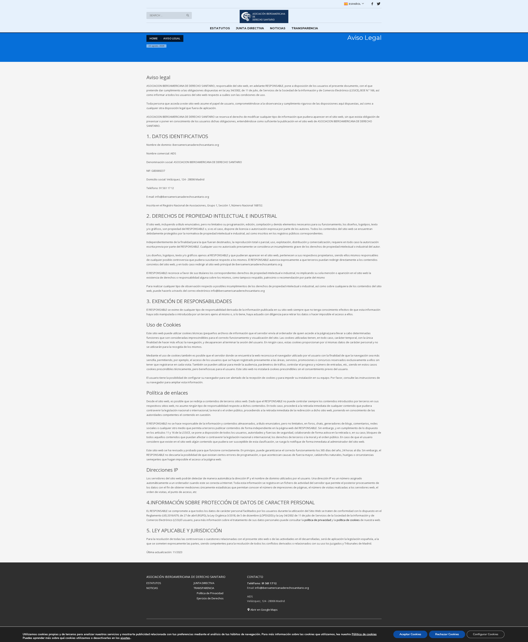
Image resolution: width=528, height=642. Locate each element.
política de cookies (348, 520)
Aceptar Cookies (410, 634)
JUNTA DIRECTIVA (204, 583)
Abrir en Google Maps (264, 609)
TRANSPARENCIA (204, 588)
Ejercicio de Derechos (210, 598)
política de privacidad (317, 520)
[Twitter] (378, 4)
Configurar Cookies (485, 634)
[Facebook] (372, 4)
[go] (188, 15)
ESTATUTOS (153, 583)
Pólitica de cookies (364, 634)
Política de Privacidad (210, 593)
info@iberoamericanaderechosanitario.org (282, 588)
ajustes (125, 638)
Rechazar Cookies (447, 634)
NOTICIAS (152, 588)
